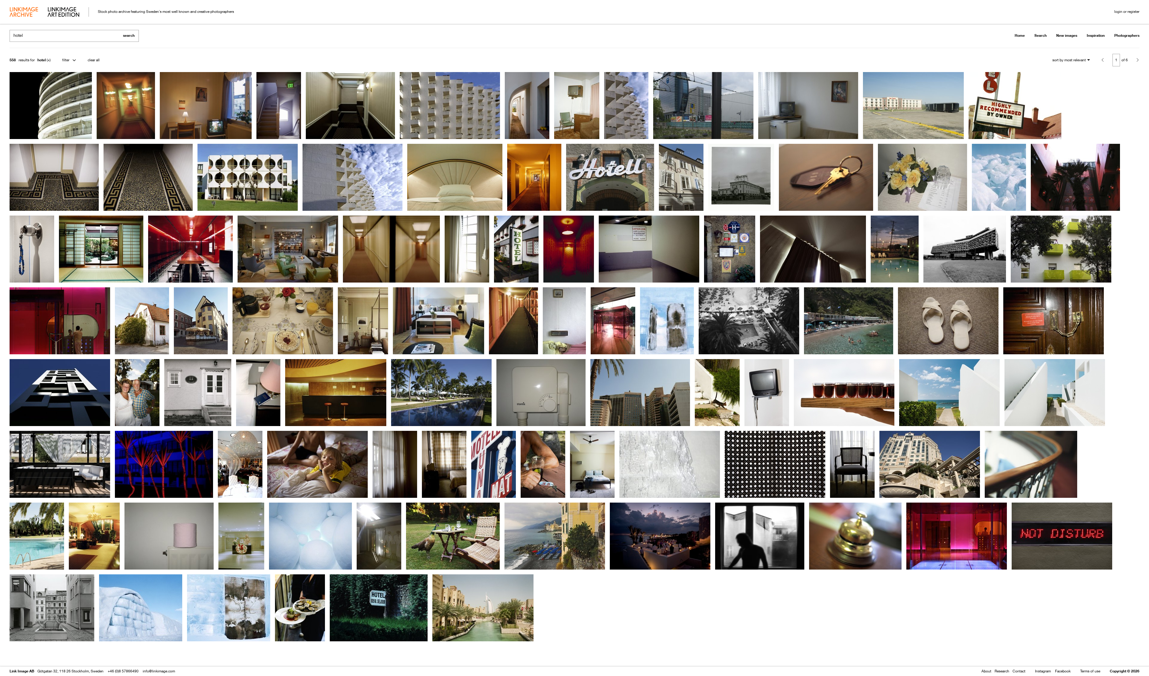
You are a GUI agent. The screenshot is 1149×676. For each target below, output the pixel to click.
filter (65, 60)
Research (1002, 671)
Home (1020, 35)
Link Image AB (22, 671)
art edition (63, 13)
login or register (1126, 11)
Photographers (1126, 35)
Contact (1019, 671)
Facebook (1063, 671)
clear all (94, 60)
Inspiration (1096, 35)
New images (1066, 35)
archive (24, 13)
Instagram (1043, 671)
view (41, 654)
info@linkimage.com (159, 671)
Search (1040, 35)
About (986, 671)
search (129, 35)
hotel (41, 60)
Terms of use (1090, 671)
